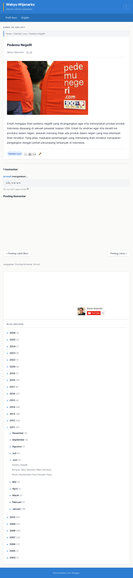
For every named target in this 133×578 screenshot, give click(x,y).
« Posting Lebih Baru (17, 253)
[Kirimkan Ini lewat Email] (34, 154)
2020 (12, 366)
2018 (12, 380)
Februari (17, 502)
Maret (15, 495)
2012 (12, 420)
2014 (12, 407)
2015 (12, 400)
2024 (12, 346)
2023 (12, 353)
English (25, 17)
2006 (12, 544)
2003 (12, 557)
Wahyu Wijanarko (20, 4)
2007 (12, 537)
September (18, 439)
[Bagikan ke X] (26, 154)
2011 (12, 427)
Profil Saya (11, 17)
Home (9, 34)
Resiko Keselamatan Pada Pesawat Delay (32, 474)
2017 (12, 386)
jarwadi (7, 176)
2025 (12, 339)
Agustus (17, 446)
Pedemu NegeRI (19, 45)
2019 (12, 373)
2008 (12, 530)
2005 (12, 550)
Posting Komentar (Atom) (27, 264)
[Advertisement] (52, 295)
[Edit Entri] (40, 154)
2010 (12, 517)
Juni (14, 459)
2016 (12, 393)
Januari (16, 508)
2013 (12, 413)
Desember (18, 433)
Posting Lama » (118, 253)
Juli (14, 453)
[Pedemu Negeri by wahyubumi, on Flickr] (47, 113)
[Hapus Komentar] (28, 189)
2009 (12, 524)
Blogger (76, 573)
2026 (12, 332)
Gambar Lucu (20, 34)
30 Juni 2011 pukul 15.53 (14, 189)
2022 (12, 359)
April (15, 488)
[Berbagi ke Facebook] (30, 154)
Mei (14, 481)
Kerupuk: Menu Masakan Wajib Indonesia (31, 470)
